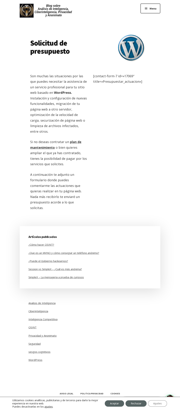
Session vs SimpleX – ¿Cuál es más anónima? (55, 269)
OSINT (32, 327)
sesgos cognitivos (39, 352)
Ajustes (157, 403)
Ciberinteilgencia (38, 311)
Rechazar (136, 403)
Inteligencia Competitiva (42, 319)
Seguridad (34, 343)
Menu (153, 8)
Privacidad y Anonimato (42, 335)
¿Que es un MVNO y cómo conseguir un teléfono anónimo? (63, 253)
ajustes (48, 406)
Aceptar (114, 403)
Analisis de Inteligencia (42, 303)
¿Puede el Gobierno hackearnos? (48, 261)
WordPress (35, 360)
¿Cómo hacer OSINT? (41, 244)
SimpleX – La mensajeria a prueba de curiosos (56, 277)
